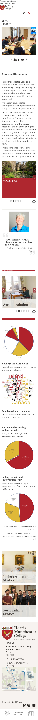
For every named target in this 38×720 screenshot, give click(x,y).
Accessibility (8, 702)
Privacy (20, 702)
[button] (18, 13)
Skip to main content (7, 3)
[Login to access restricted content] (24, 13)
